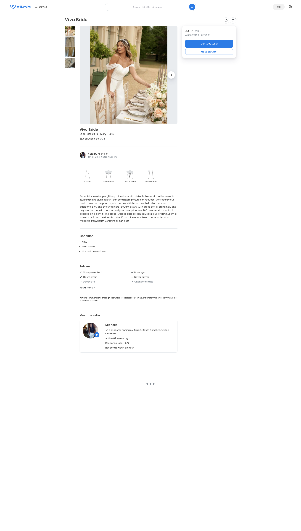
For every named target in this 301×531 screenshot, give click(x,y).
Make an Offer (209, 51)
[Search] (192, 7)
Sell (279, 6)
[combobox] (150, 7)
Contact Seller (209, 43)
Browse (43, 6)
